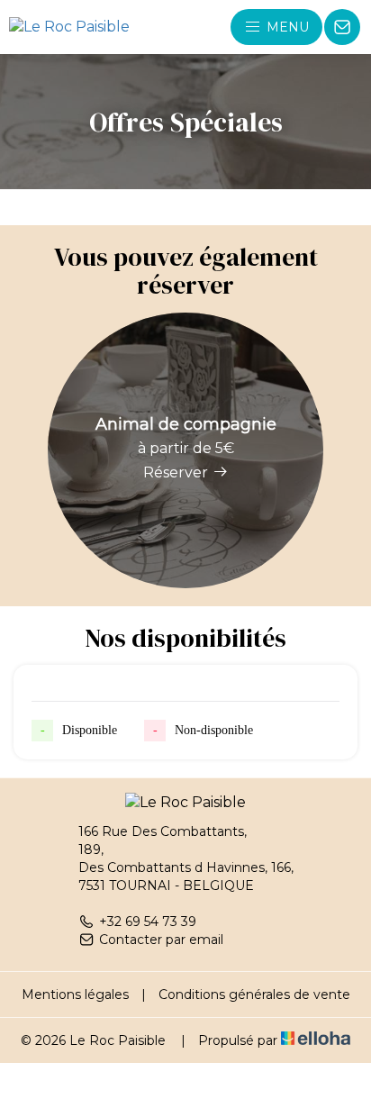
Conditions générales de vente (254, 994)
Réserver (175, 472)
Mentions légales (75, 994)
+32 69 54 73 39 (147, 921)
